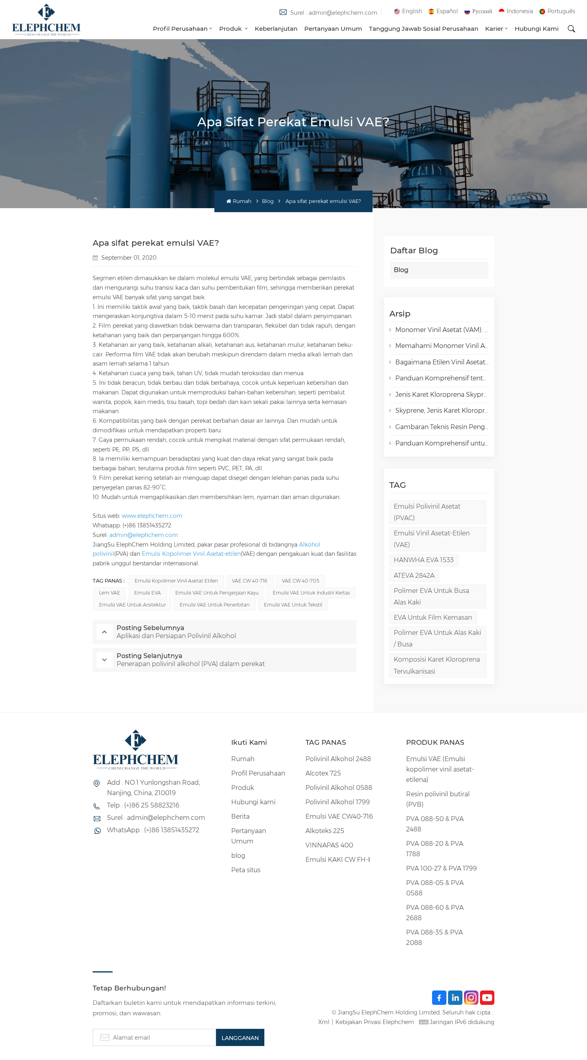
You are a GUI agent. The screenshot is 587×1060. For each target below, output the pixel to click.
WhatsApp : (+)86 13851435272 (153, 830)
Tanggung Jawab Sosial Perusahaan (423, 28)
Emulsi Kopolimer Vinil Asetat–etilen (191, 553)
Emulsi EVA (147, 593)
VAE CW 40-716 (250, 581)
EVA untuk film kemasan (433, 617)
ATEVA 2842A (414, 575)
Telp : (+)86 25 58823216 (143, 805)
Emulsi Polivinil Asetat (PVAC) (427, 512)
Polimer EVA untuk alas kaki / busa (437, 638)
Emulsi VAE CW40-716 (339, 816)
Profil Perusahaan (180, 28)
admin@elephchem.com (143, 535)
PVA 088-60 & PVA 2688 (435, 913)
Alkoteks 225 (324, 831)
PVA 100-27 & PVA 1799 (441, 868)
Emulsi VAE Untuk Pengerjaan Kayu (217, 593)
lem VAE (109, 593)
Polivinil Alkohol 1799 (337, 802)
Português (561, 11)
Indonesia (520, 11)
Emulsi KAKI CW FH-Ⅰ (337, 859)
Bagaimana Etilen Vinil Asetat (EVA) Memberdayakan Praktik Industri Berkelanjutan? (442, 362)
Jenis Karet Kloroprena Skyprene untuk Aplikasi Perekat (442, 394)
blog (238, 855)
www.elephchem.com (152, 515)
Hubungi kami (537, 28)
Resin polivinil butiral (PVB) (438, 799)
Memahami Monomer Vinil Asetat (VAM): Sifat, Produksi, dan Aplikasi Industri (442, 346)
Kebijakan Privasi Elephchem (374, 1022)
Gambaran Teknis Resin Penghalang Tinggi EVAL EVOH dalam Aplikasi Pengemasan (442, 427)
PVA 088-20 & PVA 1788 (434, 849)
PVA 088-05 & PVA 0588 (435, 888)
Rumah (242, 201)
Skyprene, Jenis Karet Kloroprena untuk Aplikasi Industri (442, 410)
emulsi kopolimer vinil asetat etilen (176, 581)
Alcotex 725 (323, 773)
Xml (323, 1022)
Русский (482, 11)
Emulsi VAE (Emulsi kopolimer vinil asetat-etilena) (440, 769)
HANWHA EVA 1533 (424, 560)
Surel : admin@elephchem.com (333, 12)
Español (447, 11)
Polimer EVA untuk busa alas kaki (431, 596)
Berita (240, 816)
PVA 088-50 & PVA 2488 (435, 824)
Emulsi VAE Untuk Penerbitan (215, 605)
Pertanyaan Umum (333, 28)
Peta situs (245, 870)
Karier (494, 28)
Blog (268, 201)
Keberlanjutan (276, 28)
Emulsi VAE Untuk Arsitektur (132, 605)
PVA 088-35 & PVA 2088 (434, 938)
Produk (231, 28)
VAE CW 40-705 (300, 581)
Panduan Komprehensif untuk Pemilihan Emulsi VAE (442, 443)
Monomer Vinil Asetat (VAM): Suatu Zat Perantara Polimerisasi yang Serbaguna (442, 330)
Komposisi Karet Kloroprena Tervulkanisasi (437, 665)
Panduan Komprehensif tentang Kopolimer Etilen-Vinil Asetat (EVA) (442, 378)
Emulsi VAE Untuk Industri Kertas (311, 593)
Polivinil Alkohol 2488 (338, 759)
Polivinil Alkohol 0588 (338, 788)
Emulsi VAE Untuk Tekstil (293, 605)
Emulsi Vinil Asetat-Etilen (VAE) (432, 539)
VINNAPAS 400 (329, 845)
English (412, 11)
